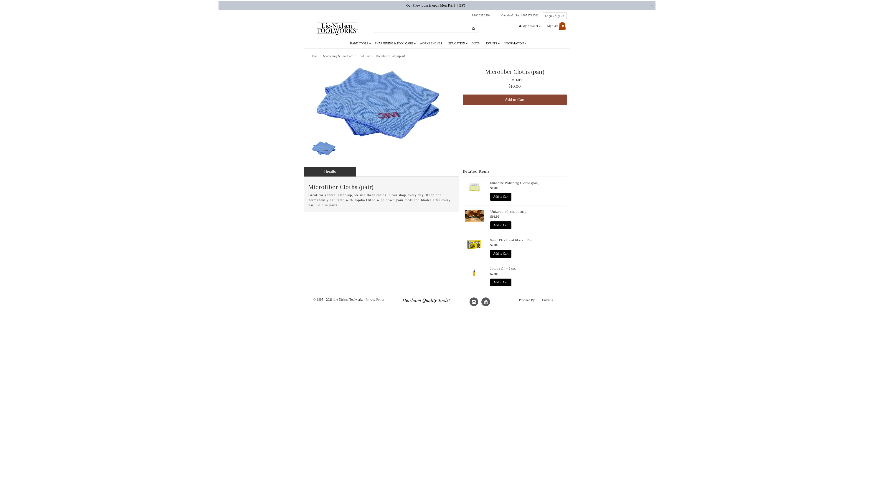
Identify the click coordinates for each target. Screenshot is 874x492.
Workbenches (431, 43)
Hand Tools (359, 43)
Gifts (476, 43)
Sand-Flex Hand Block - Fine (511, 240)
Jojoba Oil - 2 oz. (503, 268)
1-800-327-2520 (480, 15)
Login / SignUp (554, 16)
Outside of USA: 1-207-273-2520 (519, 15)
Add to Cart (514, 99)
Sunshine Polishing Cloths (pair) (514, 183)
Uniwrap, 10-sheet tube (508, 212)
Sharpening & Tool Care (394, 43)
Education (457, 43)
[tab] (330, 172)
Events (492, 43)
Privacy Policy (375, 299)
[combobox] (422, 29)
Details (330, 171)
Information (514, 43)
